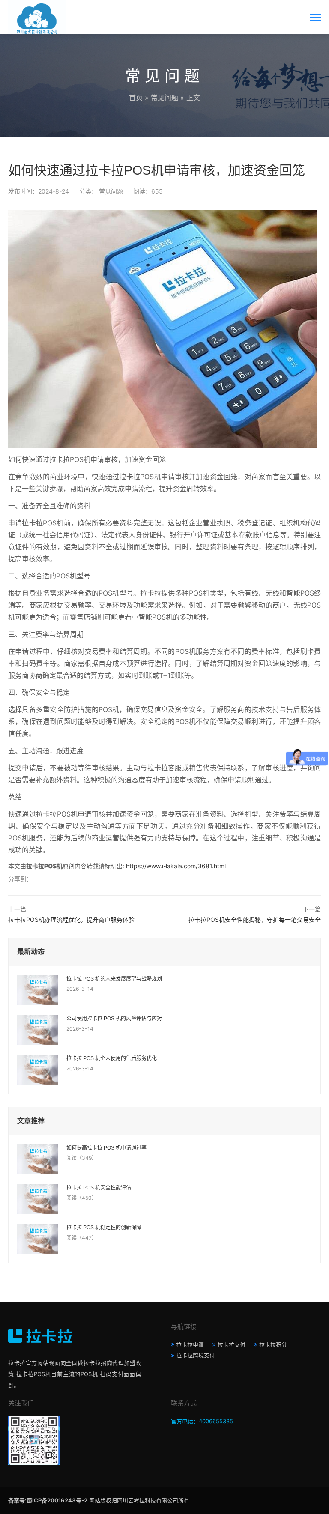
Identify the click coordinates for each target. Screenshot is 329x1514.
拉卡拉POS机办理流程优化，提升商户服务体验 (71, 919)
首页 (136, 97)
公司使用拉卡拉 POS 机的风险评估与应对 (114, 1019)
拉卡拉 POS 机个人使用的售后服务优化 (111, 1058)
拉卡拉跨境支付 (195, 1355)
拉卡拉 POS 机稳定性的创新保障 (103, 1228)
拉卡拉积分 (273, 1344)
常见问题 (164, 97)
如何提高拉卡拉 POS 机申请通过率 (106, 1148)
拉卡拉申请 (190, 1344)
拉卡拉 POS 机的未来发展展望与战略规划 (114, 979)
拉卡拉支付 (231, 1344)
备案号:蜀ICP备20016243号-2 (47, 1500)
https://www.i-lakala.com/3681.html (176, 866)
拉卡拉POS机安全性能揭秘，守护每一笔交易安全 (254, 919)
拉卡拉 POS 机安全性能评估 (98, 1188)
